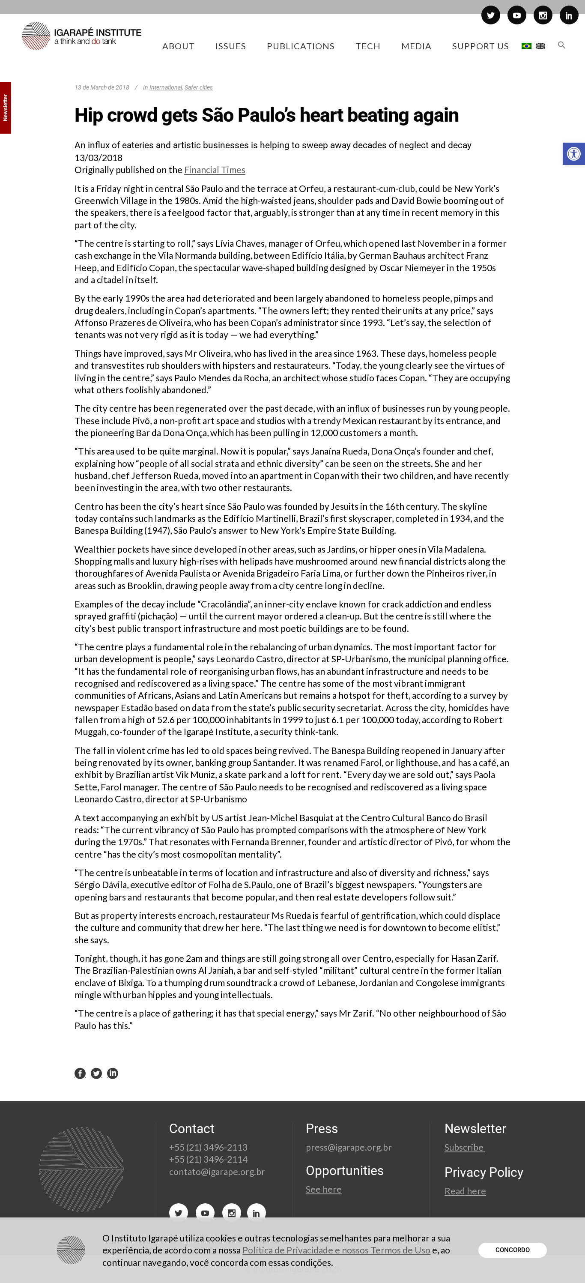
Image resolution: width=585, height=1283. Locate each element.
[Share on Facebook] (80, 1073)
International (165, 87)
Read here (465, 1190)
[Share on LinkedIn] (112, 1073)
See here (324, 1189)
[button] (574, 154)
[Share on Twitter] (96, 1073)
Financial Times (214, 169)
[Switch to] (526, 45)
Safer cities (199, 87)
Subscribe (465, 1147)
